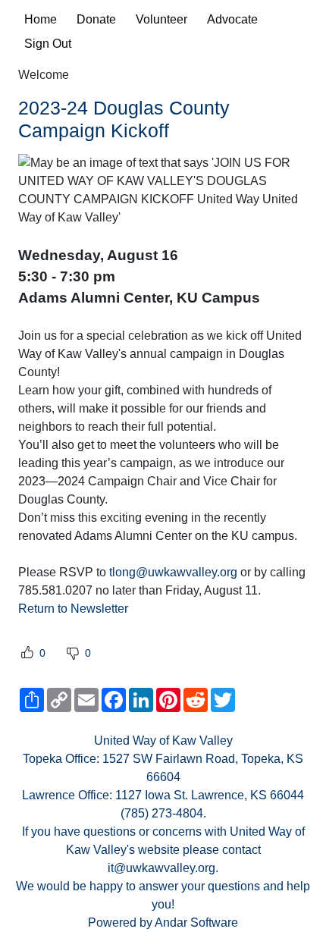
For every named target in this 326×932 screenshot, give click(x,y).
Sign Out (47, 43)
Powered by (121, 922)
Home (40, 19)
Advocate (232, 19)
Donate (96, 19)
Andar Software (196, 922)
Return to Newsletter (73, 608)
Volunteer (161, 19)
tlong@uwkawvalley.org (173, 572)
